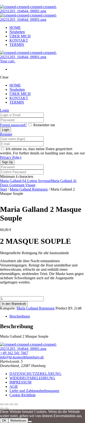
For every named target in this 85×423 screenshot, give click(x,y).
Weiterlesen (18, 420)
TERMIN (16, 45)
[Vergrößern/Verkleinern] (2, 404)
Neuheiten (17, 32)
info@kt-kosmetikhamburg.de (22, 357)
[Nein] (30, 421)
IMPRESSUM (20, 382)
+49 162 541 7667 (14, 353)
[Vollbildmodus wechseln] (6, 404)
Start (3, 189)
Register (6, 134)
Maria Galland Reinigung (29, 189)
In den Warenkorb (14, 303)
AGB (13, 386)
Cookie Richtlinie (22, 395)
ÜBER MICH (20, 36)
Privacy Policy (11, 157)
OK (4, 420)
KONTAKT (18, 40)
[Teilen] (11, 404)
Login (4, 110)
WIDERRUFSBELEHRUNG (32, 378)
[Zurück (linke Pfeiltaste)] (2, 408)
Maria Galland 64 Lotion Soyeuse (25, 181)
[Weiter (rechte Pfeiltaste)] (6, 408)
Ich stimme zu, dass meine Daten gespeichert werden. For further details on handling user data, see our (42, 153)
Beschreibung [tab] (19, 316)
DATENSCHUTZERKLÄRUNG (35, 374)
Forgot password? (13, 125)
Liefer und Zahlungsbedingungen (34, 391)
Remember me (44, 125)
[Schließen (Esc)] (16, 404)
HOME (15, 28)
